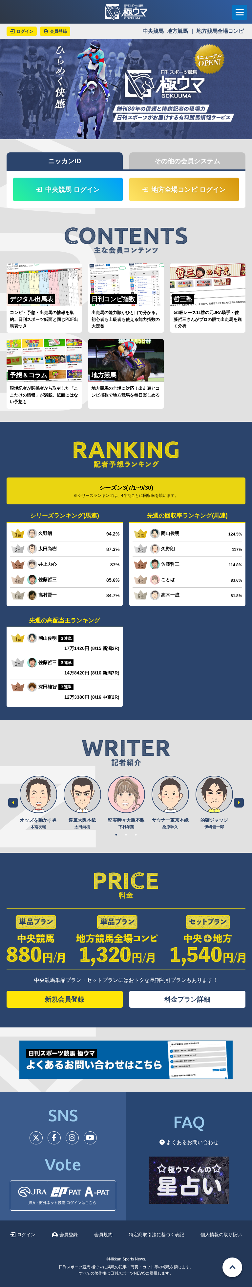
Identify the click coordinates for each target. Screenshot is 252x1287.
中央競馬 (153, 31)
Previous (13, 803)
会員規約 (103, 1234)
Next (239, 803)
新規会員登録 (64, 999)
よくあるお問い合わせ (192, 1142)
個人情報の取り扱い (221, 1234)
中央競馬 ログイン (72, 189)
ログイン (26, 1234)
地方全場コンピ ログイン (189, 189)
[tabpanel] (38, 803)
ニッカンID (64, 161)
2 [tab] (126, 834)
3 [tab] (136, 834)
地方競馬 (177, 31)
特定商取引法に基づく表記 (156, 1234)
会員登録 (68, 1234)
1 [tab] (116, 834)
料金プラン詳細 (187, 999)
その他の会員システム (187, 161)
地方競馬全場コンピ (220, 31)
